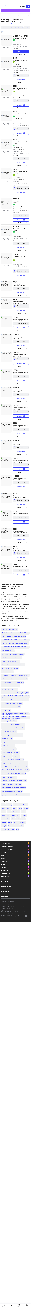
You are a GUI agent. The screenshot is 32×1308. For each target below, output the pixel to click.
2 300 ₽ (16, 199)
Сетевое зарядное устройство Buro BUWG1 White (20, 549)
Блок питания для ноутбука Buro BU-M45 (20, 408)
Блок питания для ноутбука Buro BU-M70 (20, 425)
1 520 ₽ (15, 254)
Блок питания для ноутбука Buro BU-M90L (20, 443)
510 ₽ (15, 58)
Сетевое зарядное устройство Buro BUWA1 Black (20, 531)
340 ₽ (15, 169)
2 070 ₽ (16, 226)
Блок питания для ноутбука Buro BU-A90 (20, 390)
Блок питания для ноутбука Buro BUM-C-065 (20, 320)
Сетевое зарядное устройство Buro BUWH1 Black (20, 284)
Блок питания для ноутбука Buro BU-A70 (20, 373)
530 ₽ (15, 86)
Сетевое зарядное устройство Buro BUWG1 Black (20, 496)
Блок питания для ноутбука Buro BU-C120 (20, 478)
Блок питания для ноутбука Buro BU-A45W (20, 355)
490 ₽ (15, 112)
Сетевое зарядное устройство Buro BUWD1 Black (20, 302)
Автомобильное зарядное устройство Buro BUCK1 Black (20, 514)
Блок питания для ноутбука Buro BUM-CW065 (20, 461)
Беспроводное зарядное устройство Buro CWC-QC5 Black (21, 567)
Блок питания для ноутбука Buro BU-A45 (20, 337)
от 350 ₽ (16, 36)
